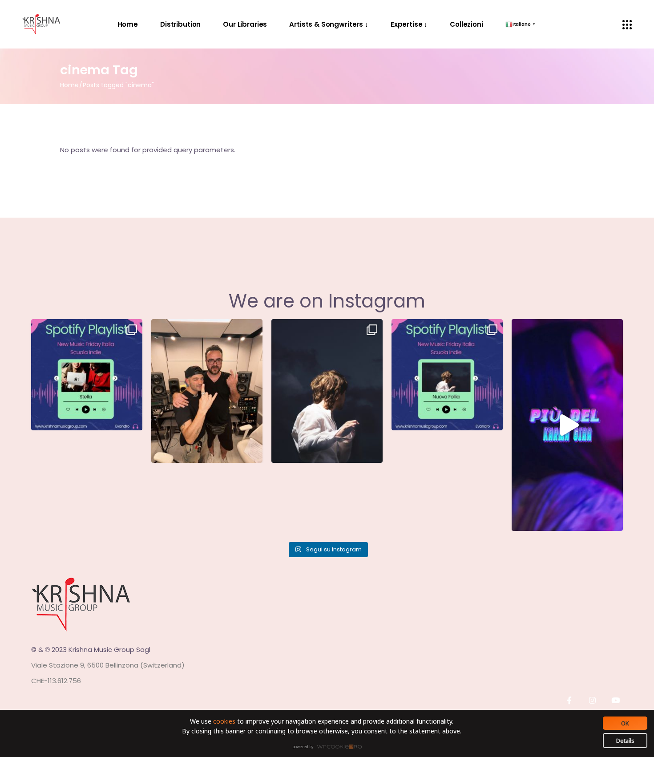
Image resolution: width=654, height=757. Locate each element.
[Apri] (86, 374)
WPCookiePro (329, 747)
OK (625, 723)
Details (625, 741)
